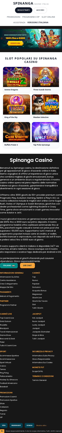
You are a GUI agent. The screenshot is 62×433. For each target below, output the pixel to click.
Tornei (2, 414)
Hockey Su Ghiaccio (9, 379)
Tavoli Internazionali (9, 332)
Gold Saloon (5, 321)
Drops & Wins (38, 335)
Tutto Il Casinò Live (8, 345)
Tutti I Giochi (37, 308)
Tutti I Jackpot (38, 338)
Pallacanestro (6, 376)
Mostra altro (41, 425)
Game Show (5, 335)
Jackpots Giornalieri (41, 332)
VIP (1, 417)
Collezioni (4, 407)
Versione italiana (38, 22)
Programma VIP (31, 17)
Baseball (4, 386)
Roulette (3, 325)
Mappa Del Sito (6, 287)
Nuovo (35, 280)
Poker (2, 342)
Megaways (37, 294)
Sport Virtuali (5, 362)
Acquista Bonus (39, 290)
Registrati (24, 10)
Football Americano (8, 383)
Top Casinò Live (7, 318)
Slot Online (48, 17)
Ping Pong (4, 373)
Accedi (40, 10)
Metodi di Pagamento (9, 296)
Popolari (35, 284)
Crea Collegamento (9, 284)
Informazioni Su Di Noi (9, 277)
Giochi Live (37, 297)
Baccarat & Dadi (7, 338)
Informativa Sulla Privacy (43, 355)
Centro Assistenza (8, 280)
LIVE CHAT (27, 265)
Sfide (2, 403)
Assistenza (19, 22)
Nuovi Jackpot (38, 321)
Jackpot (36, 328)
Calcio (3, 366)
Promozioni (13, 17)
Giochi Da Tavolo (39, 301)
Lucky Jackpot (38, 325)
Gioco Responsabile (41, 359)
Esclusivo (36, 287)
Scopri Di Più (37, 371)
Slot (34, 304)
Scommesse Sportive (9, 355)
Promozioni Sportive (8, 400)
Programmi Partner (8, 305)
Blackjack (4, 328)
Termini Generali (39, 380)
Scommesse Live (7, 359)
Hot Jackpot (37, 318)
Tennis (3, 369)
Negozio (3, 410)
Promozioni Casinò (8, 396)
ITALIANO (7, 266)
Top (34, 277)
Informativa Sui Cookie (42, 362)
